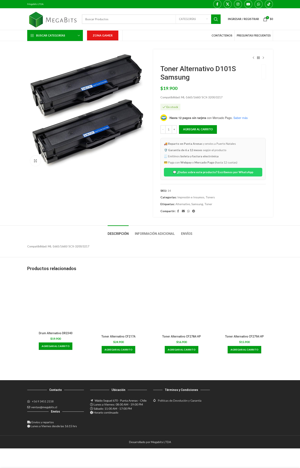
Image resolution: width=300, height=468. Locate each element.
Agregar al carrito (198, 129)
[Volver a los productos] (258, 57)
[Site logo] (52, 18)
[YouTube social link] (248, 4)
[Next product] (263, 57)
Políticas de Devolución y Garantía (179, 400)
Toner (208, 204)
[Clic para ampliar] (35, 161)
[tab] (118, 231)
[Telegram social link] (193, 211)
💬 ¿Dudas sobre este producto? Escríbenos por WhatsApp (213, 172)
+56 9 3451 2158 (43, 401)
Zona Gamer (103, 35)
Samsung (197, 204)
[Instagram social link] (238, 4)
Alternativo (182, 204)
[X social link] (228, 4)
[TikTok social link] (269, 4)
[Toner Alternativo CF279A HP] (244, 304)
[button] (55, 346)
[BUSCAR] (216, 19)
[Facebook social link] (217, 4)
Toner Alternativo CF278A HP (181, 336)
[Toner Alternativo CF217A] (118, 304)
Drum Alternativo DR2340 (55, 333)
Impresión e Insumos (190, 197)
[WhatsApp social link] (258, 4)
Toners (210, 197)
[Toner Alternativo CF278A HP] (181, 304)
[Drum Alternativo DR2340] (55, 302)
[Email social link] (183, 211)
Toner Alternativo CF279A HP (244, 336)
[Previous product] (253, 57)
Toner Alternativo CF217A (118, 336)
